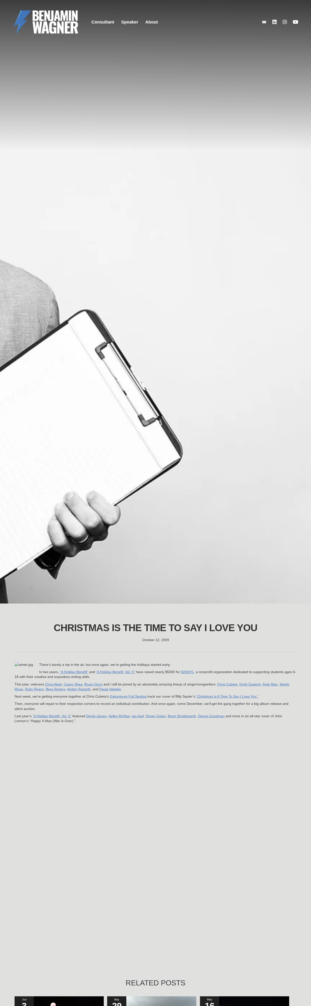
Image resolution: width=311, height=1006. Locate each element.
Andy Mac (270, 684)
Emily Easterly (250, 684)
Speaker (129, 22)
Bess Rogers (55, 689)
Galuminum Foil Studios (128, 696)
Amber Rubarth (79, 689)
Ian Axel (138, 716)
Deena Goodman (211, 716)
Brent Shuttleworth (182, 716)
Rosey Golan (156, 716)
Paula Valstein (110, 689)
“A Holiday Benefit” (74, 672)
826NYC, (188, 672)
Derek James (96, 716)
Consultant (102, 22)
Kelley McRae (119, 716)
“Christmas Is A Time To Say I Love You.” (227, 696)
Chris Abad (53, 684)
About (151, 22)
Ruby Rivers (34, 689)
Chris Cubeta (227, 684)
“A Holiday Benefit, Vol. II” (115, 672)
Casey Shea (73, 684)
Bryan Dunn (93, 684)
